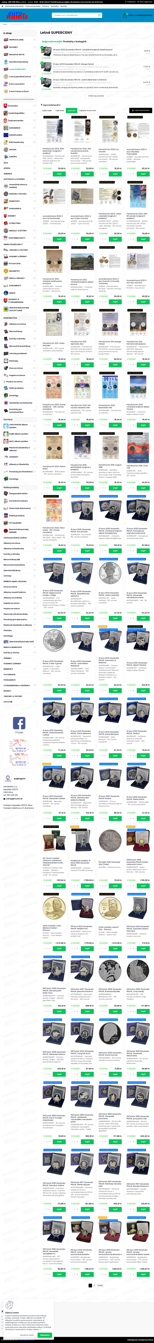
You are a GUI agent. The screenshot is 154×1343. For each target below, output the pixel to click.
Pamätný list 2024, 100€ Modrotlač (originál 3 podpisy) (53, 151)
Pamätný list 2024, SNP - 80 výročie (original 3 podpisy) (137, 216)
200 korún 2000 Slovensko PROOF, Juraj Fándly (138, 990)
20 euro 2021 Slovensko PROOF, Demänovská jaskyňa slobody (81, 797)
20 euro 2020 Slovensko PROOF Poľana (109, 797)
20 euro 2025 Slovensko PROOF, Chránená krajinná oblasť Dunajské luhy (110, 531)
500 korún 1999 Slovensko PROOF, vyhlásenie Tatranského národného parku (82, 1118)
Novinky (63, 6)
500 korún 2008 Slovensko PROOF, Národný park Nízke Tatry (54, 990)
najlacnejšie (47, 110)
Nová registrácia (146, 2)
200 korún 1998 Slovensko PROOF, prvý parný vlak (138, 1117)
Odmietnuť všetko (27, 1335)
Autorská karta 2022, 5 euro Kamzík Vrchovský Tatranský (109, 281)
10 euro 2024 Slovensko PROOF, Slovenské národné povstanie (137, 595)
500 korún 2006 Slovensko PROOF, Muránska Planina (54, 1053)
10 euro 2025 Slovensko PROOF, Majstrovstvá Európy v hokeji (53, 593)
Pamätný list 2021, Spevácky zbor (79, 343)
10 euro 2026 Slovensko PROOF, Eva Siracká (81, 530)
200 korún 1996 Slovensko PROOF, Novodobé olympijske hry (54, 1251)
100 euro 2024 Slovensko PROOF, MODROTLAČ (81, 927)
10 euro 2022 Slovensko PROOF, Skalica (137, 732)
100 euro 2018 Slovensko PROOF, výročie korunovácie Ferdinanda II (110, 1252)
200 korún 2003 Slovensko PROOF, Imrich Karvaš (110, 1054)
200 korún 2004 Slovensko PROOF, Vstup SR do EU (82, 1052)
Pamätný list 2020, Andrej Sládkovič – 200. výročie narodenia (54, 406)
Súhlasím (44, 1335)
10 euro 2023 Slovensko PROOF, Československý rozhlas (53, 732)
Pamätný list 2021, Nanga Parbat (110, 343)
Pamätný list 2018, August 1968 (110, 466)
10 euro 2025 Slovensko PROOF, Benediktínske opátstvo (81, 593)
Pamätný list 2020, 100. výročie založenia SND (81, 406)
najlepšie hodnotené (87, 110)
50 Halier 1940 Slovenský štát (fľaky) (109, 863)
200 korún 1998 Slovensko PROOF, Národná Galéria (54, 1184)
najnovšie (71, 110)
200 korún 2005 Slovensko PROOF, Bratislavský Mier (110, 990)
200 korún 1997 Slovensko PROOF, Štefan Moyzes (82, 1183)
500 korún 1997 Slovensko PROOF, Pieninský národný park (110, 1183)
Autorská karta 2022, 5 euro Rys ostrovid (137, 281)
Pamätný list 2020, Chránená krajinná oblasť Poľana (138, 406)
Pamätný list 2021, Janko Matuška (53, 344)
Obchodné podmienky (14, 6)
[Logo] (17, 15)
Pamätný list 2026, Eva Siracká (109, 150)
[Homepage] (2, 6)
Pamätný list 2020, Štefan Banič (54, 467)
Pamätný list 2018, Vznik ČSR (137, 467)
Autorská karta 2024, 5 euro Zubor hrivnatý (81, 217)
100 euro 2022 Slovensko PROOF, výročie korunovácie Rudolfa (81, 1252)
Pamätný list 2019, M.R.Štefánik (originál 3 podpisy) (81, 467)
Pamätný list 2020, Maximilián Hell (107, 406)
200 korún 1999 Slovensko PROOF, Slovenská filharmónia (138, 1053)
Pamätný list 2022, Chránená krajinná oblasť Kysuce (82, 282)
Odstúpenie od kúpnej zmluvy (140, 1340)
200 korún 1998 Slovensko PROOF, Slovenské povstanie (110, 1116)
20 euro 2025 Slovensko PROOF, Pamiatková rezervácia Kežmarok (137, 531)
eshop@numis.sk (14, 798)
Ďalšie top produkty (96, 96)
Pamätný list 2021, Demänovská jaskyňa (136, 343)
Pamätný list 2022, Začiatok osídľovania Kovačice (52, 281)
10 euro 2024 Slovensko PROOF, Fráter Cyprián (53, 662)
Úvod (5, 24)
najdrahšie (59, 110)
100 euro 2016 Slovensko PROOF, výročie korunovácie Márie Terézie (138, 1252)
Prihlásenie (131, 2)
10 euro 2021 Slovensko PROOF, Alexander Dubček (54, 797)
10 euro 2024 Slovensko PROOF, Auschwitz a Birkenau (109, 660)
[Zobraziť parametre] (140, 110)
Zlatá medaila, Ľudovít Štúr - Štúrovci (109, 928)
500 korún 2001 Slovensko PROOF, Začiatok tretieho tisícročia (138, 928)
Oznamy (45, 6)
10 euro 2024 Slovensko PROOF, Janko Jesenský (109, 594)
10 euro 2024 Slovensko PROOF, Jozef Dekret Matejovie (81, 663)
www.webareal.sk (26, 1340)
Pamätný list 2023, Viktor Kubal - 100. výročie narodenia (54, 530)
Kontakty (55, 6)
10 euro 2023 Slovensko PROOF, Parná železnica (81, 732)
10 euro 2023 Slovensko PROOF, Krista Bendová (109, 733)
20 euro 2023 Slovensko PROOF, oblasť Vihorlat (137, 664)
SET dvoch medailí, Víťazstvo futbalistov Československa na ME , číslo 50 (53, 861)
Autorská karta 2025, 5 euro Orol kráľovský (53, 217)
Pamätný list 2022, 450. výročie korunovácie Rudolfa (81, 151)
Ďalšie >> (100, 1285)
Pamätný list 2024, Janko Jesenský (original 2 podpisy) (110, 216)
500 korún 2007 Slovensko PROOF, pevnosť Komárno (82, 990)
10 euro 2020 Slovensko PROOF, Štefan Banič (137, 798)
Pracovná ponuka (33, 6)
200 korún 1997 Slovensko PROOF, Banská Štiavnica (138, 1185)
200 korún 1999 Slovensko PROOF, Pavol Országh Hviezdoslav (54, 1118)
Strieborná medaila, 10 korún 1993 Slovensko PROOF (80, 863)
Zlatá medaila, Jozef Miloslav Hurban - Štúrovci (52, 928)
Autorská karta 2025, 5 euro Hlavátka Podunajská (137, 151)
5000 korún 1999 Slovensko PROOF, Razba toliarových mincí (137, 862)
